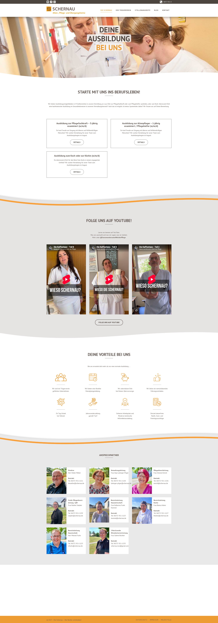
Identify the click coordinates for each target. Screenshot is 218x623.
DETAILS (76, 142)
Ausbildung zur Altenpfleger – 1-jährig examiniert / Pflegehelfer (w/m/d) (141, 125)
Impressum (154, 620)
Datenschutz (141, 620)
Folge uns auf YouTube (109, 322)
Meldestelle (166, 620)
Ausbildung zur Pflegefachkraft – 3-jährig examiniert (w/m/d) (77, 125)
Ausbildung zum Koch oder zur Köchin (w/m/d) (77, 155)
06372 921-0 (167, 2)
